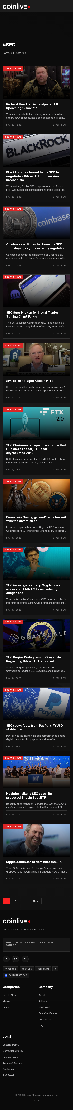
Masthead (44, 1007)
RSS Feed (8, 1075)
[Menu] (66, 6)
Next (36, 901)
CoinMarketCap (18, 975)
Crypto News (10, 995)
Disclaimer (8, 1069)
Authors (43, 1001)
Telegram (43, 969)
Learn (6, 1007)
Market (7, 1001)
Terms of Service (12, 1063)
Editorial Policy (11, 1044)
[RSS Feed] (6, 959)
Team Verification (48, 1013)
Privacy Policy (11, 1057)
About (42, 995)
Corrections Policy (13, 1050)
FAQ (41, 1025)
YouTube (27, 969)
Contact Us (45, 1019)
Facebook (10, 969)
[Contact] (15, 959)
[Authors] (25, 959)
